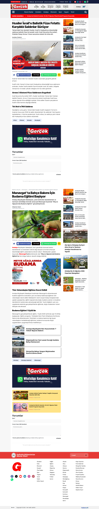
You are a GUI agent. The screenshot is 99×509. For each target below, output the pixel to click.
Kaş (64, 483)
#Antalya (15, 360)
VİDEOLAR (32, 1)
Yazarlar (66, 1)
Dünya (23, 20)
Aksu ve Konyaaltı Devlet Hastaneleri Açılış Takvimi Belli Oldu (80, 47)
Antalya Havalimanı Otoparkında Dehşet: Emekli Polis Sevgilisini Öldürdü (80, 55)
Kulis (38, 463)
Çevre (51, 479)
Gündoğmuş (66, 479)
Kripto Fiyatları (80, 474)
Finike (64, 474)
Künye (77, 481)
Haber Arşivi (79, 487)
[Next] (86, 16)
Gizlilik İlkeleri (79, 485)
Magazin (52, 472)
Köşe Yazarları (80, 461)
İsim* (13, 154)
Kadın (38, 479)
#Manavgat (37, 360)
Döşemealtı (66, 470)
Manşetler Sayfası (81, 466)
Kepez (64, 487)
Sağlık (51, 461)
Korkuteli (65, 492)
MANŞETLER (24, 1)
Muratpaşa (66, 498)
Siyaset (39, 468)
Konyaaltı (65, 489)
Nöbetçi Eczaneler (81, 476)
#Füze (15, 120)
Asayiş (51, 466)
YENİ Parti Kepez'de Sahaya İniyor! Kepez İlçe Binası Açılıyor (44, 16)
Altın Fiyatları (79, 472)
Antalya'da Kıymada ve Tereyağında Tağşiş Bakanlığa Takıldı (81, 30)
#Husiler (29, 120)
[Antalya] (75, 236)
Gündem (39, 461)
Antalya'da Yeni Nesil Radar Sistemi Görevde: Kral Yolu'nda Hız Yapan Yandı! (80, 38)
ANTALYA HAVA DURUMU (49, 1)
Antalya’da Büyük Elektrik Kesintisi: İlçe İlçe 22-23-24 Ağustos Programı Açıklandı (80, 22)
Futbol (51, 476)
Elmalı (64, 472)
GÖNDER (58, 174)
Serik (64, 500)
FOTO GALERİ (40, 1)
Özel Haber (40, 470)
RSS (13, 507)
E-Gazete (62, 1)
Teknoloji (52, 474)
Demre (65, 468)
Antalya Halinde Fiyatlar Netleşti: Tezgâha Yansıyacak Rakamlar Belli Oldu (80, 71)
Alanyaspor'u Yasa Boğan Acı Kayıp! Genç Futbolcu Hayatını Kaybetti (80, 288)
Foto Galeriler (80, 463)
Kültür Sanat (40, 481)
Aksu (64, 463)
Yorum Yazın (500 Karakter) (19, 160)
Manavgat (24, 189)
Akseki (64, 461)
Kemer (65, 485)
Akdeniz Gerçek (16, 20)
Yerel (38, 476)
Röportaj (52, 468)
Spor (38, 472)
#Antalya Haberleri (26, 360)
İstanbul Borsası (80, 468)
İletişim (78, 483)
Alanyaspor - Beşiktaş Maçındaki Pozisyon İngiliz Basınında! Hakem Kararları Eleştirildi (81, 280)
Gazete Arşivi (79, 489)
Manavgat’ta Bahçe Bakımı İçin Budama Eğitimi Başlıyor (80, 63)
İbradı (64, 481)
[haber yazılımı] (84, 507)
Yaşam (39, 474)
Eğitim (51, 463)
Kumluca (65, 494)
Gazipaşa (65, 476)
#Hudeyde (37, 120)
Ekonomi (39, 466)
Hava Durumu (79, 479)
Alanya (65, 466)
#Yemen (22, 120)
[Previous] (25, 16)
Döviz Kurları (79, 470)
